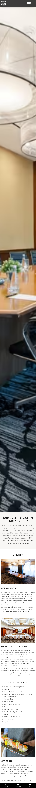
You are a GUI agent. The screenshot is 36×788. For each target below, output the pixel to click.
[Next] (33, 571)
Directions (18, 786)
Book (30, 786)
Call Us (6, 786)
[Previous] (3, 571)
